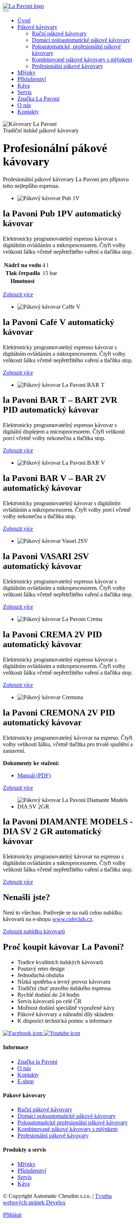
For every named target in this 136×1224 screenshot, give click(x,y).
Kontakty (28, 112)
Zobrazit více (18, 294)
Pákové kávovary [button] (37, 27)
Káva (23, 86)
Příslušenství (31, 79)
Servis (24, 92)
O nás (24, 105)
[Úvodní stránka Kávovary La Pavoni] (23, 6)
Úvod (23, 20)
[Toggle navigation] (6, 10)
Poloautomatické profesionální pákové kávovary (72, 1122)
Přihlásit (12, 1215)
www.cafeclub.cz (72, 919)
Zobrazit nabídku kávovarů (34, 931)
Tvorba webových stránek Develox (57, 1199)
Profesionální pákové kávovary (67, 66)
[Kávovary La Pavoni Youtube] (62, 1033)
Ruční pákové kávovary (59, 33)
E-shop (25, 1081)
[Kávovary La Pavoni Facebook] (23, 1033)
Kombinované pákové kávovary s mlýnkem (82, 59)
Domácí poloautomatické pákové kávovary (81, 40)
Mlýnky (26, 72)
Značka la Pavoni (37, 1062)
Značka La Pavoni (38, 99)
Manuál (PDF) (34, 775)
